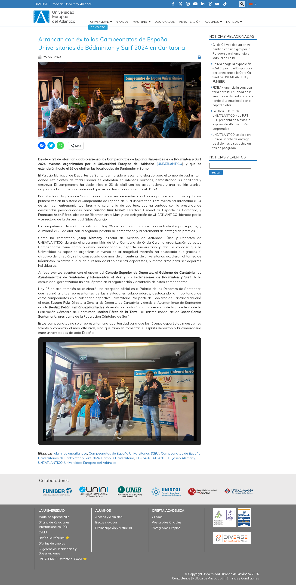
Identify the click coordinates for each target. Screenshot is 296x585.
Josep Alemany (183, 458)
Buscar (216, 172)
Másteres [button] (140, 21)
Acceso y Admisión (109, 517)
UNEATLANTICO (50, 463)
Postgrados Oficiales (167, 522)
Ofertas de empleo (52, 543)
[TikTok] (225, 4)
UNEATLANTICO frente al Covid (60, 559)
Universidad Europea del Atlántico (90, 463)
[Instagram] (188, 4)
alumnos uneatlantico (70, 453)
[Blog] (210, 4)
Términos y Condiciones (242, 578)
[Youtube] (195, 4)
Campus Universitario (117, 458)
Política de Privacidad (207, 578)
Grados (122, 21)
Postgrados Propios (166, 528)
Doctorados (165, 21)
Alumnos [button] (212, 21)
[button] (251, 4)
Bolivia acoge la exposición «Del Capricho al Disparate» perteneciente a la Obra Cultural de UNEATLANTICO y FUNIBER (233, 72)
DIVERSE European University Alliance (63, 4)
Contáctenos (181, 578)
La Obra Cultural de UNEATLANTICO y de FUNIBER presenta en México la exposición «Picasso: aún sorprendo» (231, 119)
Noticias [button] (232, 21)
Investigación (189, 21)
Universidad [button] (99, 21)
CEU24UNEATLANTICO (153, 458)
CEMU (43, 532)
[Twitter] (180, 4)
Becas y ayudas (106, 522)
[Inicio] (54, 16)
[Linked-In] (202, 4)
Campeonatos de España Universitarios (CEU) (124, 453)
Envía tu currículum (52, 538)
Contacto (98, 27)
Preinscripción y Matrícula (113, 528)
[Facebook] (173, 4)
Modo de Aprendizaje (54, 517)
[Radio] (217, 4)
